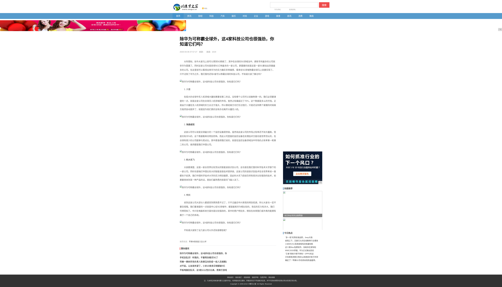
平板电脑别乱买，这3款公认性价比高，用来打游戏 (203, 270)
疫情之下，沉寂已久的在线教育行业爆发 (301, 241)
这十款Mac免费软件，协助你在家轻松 (300, 247)
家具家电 (292, 10)
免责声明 (263, 277)
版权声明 (255, 277)
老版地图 (247, 277)
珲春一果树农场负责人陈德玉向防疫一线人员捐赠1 (203, 262)
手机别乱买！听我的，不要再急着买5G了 (199, 257)
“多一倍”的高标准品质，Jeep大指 (298, 237)
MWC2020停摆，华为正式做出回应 (299, 250)
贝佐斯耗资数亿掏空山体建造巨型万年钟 (301, 257)
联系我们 (238, 277)
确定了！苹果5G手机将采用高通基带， (301, 260)
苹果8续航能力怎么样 (197, 242)
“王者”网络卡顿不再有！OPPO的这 (299, 254)
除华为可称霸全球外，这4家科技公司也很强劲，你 (203, 253)
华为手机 (277, 10)
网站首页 (230, 277)
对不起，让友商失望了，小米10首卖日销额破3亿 (202, 266)
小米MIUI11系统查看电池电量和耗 (299, 244)
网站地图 (272, 277)
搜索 (324, 5)
